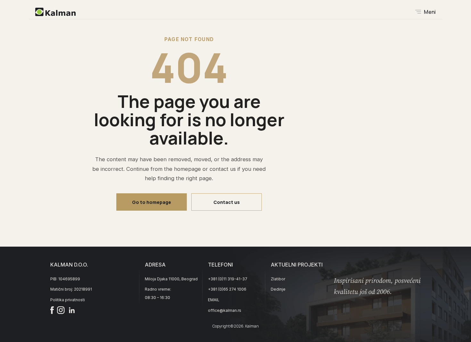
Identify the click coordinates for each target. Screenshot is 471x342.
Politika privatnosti (67, 299)
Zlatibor (278, 278)
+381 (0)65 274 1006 (227, 289)
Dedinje (278, 289)
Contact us (226, 202)
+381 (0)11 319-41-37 (227, 278)
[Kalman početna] (55, 12)
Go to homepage (151, 202)
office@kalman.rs (224, 310)
